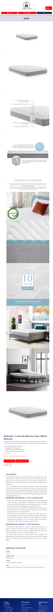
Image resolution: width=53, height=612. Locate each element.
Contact (10, 13)
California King (9, 567)
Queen (19, 567)
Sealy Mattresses (43, 606)
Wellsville (8, 553)
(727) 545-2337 (27, 13)
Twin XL (42, 567)
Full (14, 567)
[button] (26, 24)
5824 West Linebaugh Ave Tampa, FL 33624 (9, 607)
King (17, 567)
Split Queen (34, 567)
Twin (38, 567)
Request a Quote (22, 461)
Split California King (26, 567)
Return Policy (24, 609)
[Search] (44, 13)
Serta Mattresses (43, 608)
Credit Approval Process (25, 605)
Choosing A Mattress (26, 607)
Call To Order (9, 461)
